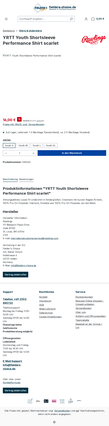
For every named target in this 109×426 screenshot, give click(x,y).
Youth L (37, 145)
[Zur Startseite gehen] (54, 8)
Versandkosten (84, 308)
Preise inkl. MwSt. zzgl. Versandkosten (23, 124)
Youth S (9, 145)
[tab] (10, 179)
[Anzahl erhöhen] (34, 153)
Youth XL (51, 145)
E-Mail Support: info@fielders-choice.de (12, 365)
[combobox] (43, 19)
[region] (54, 84)
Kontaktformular (11, 382)
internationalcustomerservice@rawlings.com (34, 238)
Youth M (23, 145)
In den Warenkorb (72, 153)
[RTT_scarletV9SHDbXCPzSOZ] (54, 84)
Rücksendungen (84, 297)
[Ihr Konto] (86, 19)
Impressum (45, 300)
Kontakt (43, 297)
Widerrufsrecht (47, 308)
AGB (41, 304)
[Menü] (6, 19)
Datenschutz (46, 312)
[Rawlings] (93, 40)
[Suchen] (71, 19)
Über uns (81, 312)
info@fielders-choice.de (23, 265)
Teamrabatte (82, 320)
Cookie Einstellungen (50, 316)
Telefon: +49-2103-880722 (15, 301)
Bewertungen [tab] (26, 179)
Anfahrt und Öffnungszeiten (91, 316)
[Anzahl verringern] (6, 153)
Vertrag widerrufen (15, 274)
